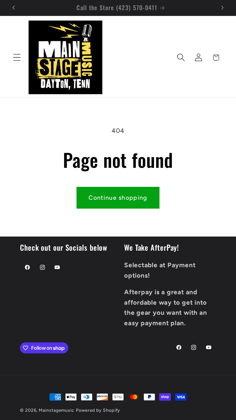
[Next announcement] (222, 7)
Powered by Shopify (98, 410)
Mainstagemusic (56, 410)
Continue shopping (117, 197)
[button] (17, 57)
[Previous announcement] (13, 7)
